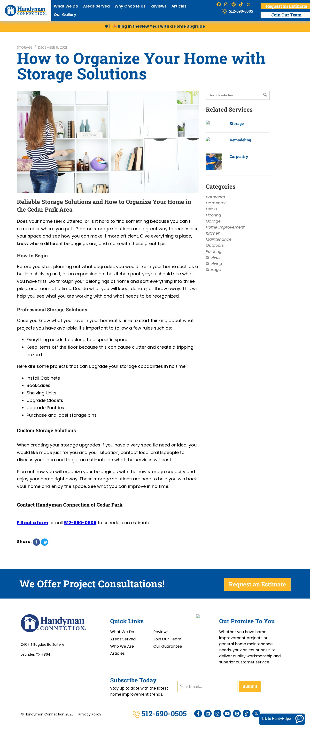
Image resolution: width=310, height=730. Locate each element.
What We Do (66, 6)
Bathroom (215, 197)
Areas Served (96, 6)
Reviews (158, 6)
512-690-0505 (240, 11)
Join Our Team (167, 639)
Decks (211, 209)
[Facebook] (198, 713)
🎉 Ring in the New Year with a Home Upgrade (158, 26)
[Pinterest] (237, 713)
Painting (214, 251)
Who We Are (122, 646)
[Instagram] (217, 713)
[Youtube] (227, 713)
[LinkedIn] (208, 713)
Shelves (213, 257)
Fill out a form (32, 523)
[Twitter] (256, 713)
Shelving (214, 263)
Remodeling (240, 139)
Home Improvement (225, 227)
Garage (213, 221)
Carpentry (239, 156)
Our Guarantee (167, 646)
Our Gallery (65, 14)
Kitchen (213, 233)
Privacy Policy (89, 714)
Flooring (213, 215)
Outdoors (215, 245)
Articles (178, 6)
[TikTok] (246, 713)
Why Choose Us (130, 6)
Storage (24, 47)
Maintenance (219, 239)
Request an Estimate (257, 584)
